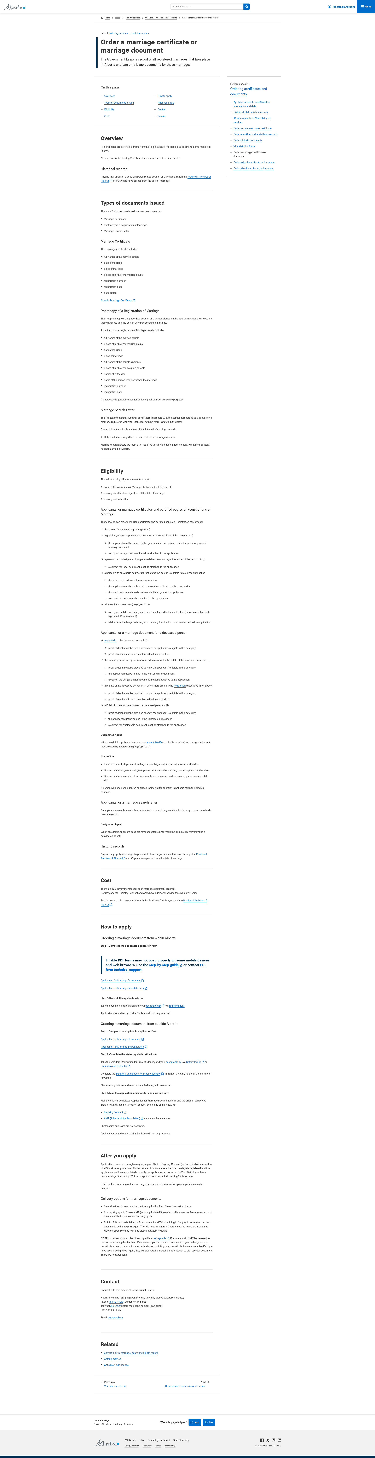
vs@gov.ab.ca (115, 1317)
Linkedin (279, 1440)
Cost (106, 116)
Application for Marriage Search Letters (122, 988)
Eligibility (109, 109)
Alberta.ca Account (344, 6)
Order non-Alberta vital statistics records (255, 134)
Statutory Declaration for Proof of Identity (138, 1073)
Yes (197, 1422)
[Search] (246, 7)
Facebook (262, 1440)
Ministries (130, 1440)
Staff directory (181, 1440)
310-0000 (115, 1305)
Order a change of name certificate (252, 128)
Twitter (268, 1440)
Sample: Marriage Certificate (116, 300)
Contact (162, 109)
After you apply (166, 102)
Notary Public (193, 1062)
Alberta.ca (106, 1442)
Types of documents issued (119, 102)
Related (162, 116)
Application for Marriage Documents (120, 980)
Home (107, 17)
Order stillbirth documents (247, 140)
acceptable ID (154, 742)
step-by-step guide (164, 964)
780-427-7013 (116, 1301)
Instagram (273, 1440)
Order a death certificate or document (254, 162)
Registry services (133, 17)
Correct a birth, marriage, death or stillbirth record (131, 1352)
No (211, 1422)
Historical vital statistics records (250, 112)
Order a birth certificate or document (253, 168)
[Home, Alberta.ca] (14, 7)
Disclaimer (147, 1445)
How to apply (165, 96)
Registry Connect (113, 1112)
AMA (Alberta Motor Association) (122, 1118)
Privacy (158, 1445)
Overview (109, 96)
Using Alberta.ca (132, 1445)
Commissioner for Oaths (114, 1066)
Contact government (159, 1440)
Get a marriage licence (116, 1364)
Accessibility (170, 1445)
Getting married (112, 1358)
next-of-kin (110, 640)
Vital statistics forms (244, 146)
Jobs (141, 1440)
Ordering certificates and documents (161, 17)
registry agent (177, 1005)
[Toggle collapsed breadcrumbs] (117, 17)
